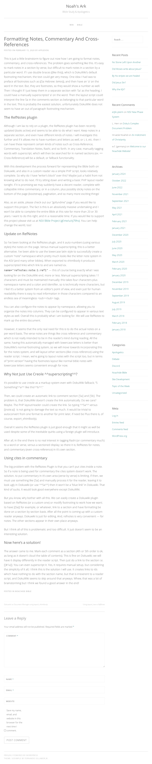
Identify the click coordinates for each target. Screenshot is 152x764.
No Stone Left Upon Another (126, 62)
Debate (115, 358)
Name (10, 679)
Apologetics (118, 352)
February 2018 (119, 322)
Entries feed (118, 422)
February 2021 (119, 221)
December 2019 (120, 282)
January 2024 (119, 173)
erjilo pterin (117, 111)
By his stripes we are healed (126, 75)
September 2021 (120, 200)
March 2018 (118, 315)
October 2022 (119, 180)
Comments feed (120, 429)
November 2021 (120, 194)
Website (10, 701)
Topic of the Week (121, 386)
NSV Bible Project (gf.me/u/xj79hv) (59, 220)
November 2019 (120, 288)
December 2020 (120, 234)
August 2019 (118, 302)
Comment (12, 636)
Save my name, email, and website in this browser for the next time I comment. (14, 720)
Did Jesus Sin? (119, 82)
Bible (80, 25)
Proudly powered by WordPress (21, 755)
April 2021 (117, 214)
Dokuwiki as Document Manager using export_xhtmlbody (26, 604)
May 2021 (117, 207)
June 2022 (117, 187)
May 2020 (117, 255)
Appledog (43, 50)
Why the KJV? (118, 89)
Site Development (121, 379)
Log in (115, 415)
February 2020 (119, 268)
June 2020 (117, 248)
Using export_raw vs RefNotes (94, 604)
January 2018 (119, 329)
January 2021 (119, 227)
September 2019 (120, 295)
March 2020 (118, 261)
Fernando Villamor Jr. (36, 758)
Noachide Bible (23, 591)
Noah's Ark (76, 6)
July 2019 (116, 309)
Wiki (72, 25)
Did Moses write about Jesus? (126, 68)
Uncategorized (119, 392)
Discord (116, 365)
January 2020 (119, 275)
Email (10, 690)
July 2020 (116, 241)
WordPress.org (119, 435)
